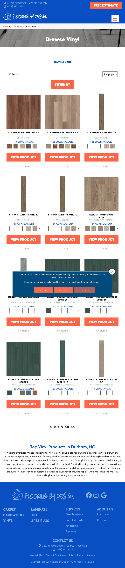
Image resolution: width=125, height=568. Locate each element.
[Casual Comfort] (61, 145)
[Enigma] (22, 310)
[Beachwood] (94, 145)
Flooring (14, 26)
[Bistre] (55, 310)
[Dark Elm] (113, 228)
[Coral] (74, 310)
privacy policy (46, 282)
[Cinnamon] (24, 111)
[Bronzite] (100, 145)
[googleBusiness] (104, 495)
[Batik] (101, 111)
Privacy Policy (76, 555)
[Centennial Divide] (67, 145)
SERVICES (73, 509)
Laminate (39, 509)
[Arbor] (48, 310)
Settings (84, 290)
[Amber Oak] (55, 145)
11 (73, 427)
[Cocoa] (16, 145)
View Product (23, 157)
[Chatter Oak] (100, 228)
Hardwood (13, 515)
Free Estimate (75, 520)
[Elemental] (9, 310)
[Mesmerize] (35, 310)
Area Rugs (40, 521)
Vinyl (22, 26)
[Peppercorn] (28, 145)
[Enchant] (16, 310)
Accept (43, 290)
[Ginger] (22, 145)
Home (6, 26)
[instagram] (97, 495)
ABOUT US (105, 509)
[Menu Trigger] (115, 18)
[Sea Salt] (35, 145)
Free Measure (74, 514)
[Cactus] (61, 310)
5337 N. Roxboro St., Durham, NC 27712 (27, 2)
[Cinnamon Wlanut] (74, 145)
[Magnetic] (28, 310)
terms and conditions (71, 282)
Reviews (71, 532)
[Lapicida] (100, 392)
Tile (34, 515)
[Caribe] (67, 310)
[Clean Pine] (106, 228)
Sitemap (91, 555)
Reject (63, 290)
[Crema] (101, 358)
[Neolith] (113, 392)
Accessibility (35, 555)
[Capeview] (113, 145)
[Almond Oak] (62, 111)
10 (67, 427)
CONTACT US (62, 540)
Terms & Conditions (55, 555)
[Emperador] (94, 392)
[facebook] (89, 495)
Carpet (9, 509)
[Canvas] (106, 145)
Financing (72, 526)
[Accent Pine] (101, 193)
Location (103, 514)
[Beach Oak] (94, 228)
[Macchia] (106, 392)
